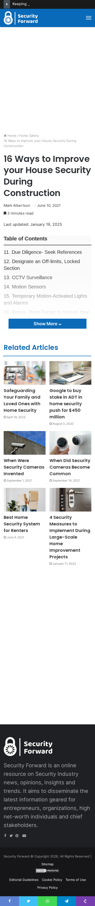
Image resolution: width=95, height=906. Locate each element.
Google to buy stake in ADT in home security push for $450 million (65, 403)
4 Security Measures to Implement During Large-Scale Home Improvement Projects (69, 537)
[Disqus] (47, 639)
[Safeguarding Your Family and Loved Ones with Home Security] (25, 373)
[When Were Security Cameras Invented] (25, 443)
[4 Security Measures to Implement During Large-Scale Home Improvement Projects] (70, 500)
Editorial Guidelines (23, 880)
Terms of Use (76, 880)
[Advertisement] (47, 81)
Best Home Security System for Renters (22, 523)
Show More (46, 323)
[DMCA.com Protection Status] (47, 872)
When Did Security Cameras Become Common (69, 467)
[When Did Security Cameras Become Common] (70, 443)
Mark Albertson (17, 205)
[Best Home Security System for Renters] (25, 500)
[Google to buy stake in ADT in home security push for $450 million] (70, 373)
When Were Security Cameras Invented (24, 467)
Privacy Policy (47, 887)
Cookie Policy (52, 880)
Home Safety (29, 136)
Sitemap (47, 864)
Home (12, 136)
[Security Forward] (21, 18)
